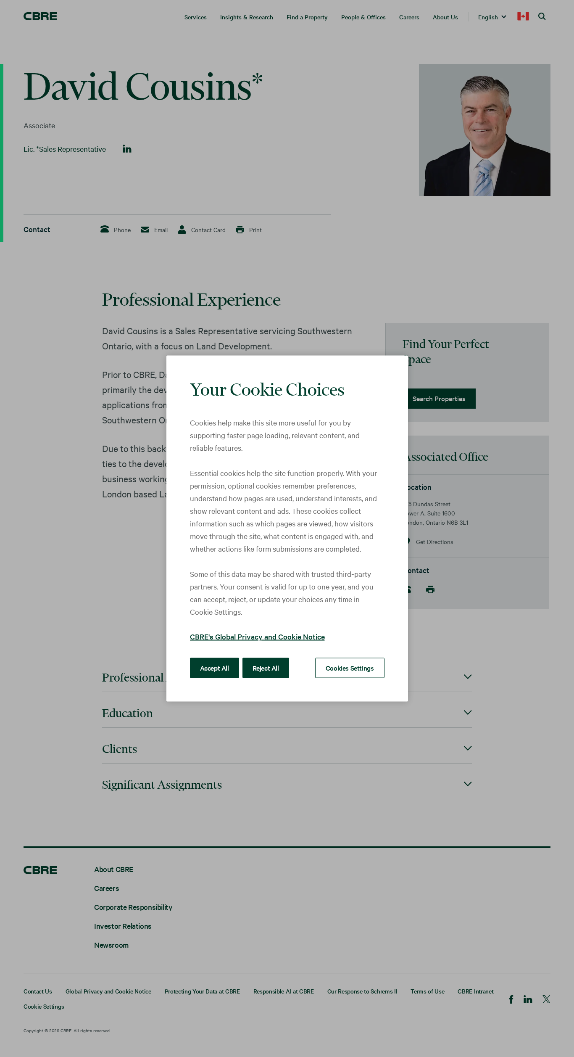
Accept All (214, 667)
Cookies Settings (350, 667)
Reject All (266, 667)
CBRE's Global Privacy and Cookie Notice (257, 636)
